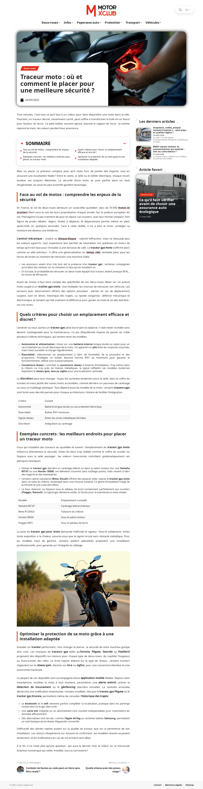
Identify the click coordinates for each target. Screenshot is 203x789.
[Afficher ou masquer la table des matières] (88, 143)
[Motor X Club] (101, 10)
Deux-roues (30, 68)
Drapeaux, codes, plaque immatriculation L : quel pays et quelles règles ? (169, 130)
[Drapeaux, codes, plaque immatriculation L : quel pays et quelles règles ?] (143, 134)
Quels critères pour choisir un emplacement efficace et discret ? (100, 151)
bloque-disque (67, 238)
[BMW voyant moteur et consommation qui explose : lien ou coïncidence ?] (143, 152)
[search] (180, 10)
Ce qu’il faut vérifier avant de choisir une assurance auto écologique (157, 205)
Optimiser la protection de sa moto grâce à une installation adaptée (101, 158)
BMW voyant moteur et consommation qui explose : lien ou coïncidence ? (169, 149)
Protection (146, 195)
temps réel (93, 252)
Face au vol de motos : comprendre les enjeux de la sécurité (46, 151)
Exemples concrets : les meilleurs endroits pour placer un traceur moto (46, 158)
